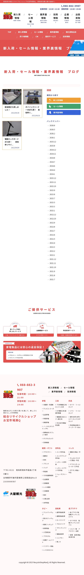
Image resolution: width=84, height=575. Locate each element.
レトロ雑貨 (46, 487)
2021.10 (53, 267)
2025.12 (53, 141)
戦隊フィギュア (48, 524)
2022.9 (52, 222)
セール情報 (58, 106)
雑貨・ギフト (47, 448)
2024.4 (52, 170)
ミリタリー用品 (48, 546)
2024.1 (52, 174)
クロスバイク (61, 524)
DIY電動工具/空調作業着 (60, 412)
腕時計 (45, 456)
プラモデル (46, 536)
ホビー (44, 508)
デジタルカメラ (48, 438)
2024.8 (52, 157)
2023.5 (52, 202)
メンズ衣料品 (61, 452)
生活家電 (46, 415)
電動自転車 (60, 534)
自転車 (57, 508)
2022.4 (52, 243)
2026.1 (52, 137)
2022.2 (52, 251)
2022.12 (53, 214)
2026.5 (52, 129)
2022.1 (52, 255)
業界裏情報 (58, 112)
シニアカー (60, 538)
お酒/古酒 (46, 499)
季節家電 (46, 419)
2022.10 (53, 218)
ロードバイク (61, 520)
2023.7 (52, 198)
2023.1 (52, 210)
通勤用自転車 (61, 516)
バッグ (45, 468)
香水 (44, 495)
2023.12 (53, 178)
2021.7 (52, 279)
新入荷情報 (58, 100)
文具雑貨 (46, 491)
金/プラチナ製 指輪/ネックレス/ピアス (74, 514)
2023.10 (53, 186)
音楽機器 (46, 442)
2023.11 (53, 182)
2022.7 (52, 230)
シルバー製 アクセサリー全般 (74, 530)
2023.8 (52, 194)
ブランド (46, 464)
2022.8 (52, 226)
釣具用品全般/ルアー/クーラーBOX (74, 426)
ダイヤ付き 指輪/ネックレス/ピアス (74, 522)
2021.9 (52, 271)
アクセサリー (47, 452)
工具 (57, 400)
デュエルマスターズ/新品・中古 (74, 459)
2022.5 (52, 239)
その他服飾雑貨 (48, 475)
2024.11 (53, 153)
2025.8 (52, 145)
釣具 (70, 400)
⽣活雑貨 (46, 479)
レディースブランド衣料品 (60, 469)
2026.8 (52, 125)
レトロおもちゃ (48, 550)
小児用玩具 (46, 532)
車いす (59, 542)
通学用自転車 (61, 512)
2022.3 (52, 247)
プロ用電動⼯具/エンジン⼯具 (61, 406)
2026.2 (52, 133)
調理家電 (46, 422)
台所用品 (46, 503)
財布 (44, 460)
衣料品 (57, 448)
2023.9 (52, 190)
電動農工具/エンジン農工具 (61, 418)
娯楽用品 (46, 528)
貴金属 (45, 471)
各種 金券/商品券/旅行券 (74, 536)
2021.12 (53, 259)
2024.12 (53, 149)
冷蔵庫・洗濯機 (48, 405)
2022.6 (52, 234)
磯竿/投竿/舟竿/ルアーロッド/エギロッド (74, 419)
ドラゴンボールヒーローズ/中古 (74, 465)
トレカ (71, 448)
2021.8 (52, 275)
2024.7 (52, 162)
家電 (44, 400)
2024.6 (52, 166)
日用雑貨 (46, 483)
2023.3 (52, 206)
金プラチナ (73, 508)
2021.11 (53, 263)
